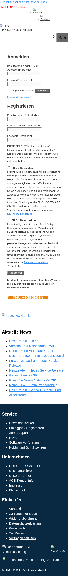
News (13, 437)
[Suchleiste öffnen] (49, 36)
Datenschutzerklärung (19, 213)
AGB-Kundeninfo (21, 480)
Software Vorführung (24, 442)
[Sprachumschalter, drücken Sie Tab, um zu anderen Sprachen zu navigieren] (38, 12)
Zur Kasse (16, 533)
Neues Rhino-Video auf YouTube (32, 351)
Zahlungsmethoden (23, 513)
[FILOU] (5, 26)
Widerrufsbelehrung (23, 518)
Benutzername (23, 115)
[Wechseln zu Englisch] (45, 19)
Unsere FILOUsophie (24, 466)
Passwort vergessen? (19, 96)
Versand (15, 509)
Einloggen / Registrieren (26, 428)
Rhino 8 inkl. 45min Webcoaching (33, 385)
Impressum (17, 485)
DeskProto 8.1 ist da (23, 341)
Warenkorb (17, 528)
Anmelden (42, 90)
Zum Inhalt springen (11, 1)
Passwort (20, 80)
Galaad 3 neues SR (23, 375)
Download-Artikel (21, 423)
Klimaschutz (18, 490)
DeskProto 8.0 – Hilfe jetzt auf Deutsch (37, 356)
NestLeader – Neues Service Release (36, 370)
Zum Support (18, 433)
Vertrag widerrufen (22, 538)
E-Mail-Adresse (23, 125)
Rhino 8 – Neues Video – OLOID (32, 380)
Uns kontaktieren (21, 471)
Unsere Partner (20, 475)
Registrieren (16, 272)
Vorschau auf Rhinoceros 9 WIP (32, 346)
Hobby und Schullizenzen (27, 447)
